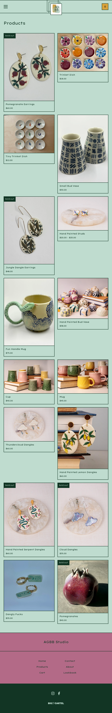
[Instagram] (53, 693)
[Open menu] (6, 7)
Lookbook (69, 672)
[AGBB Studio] (56, 9)
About (70, 666)
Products (42, 666)
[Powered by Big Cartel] (56, 702)
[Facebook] (59, 693)
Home (42, 661)
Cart (42, 672)
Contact (70, 661)
